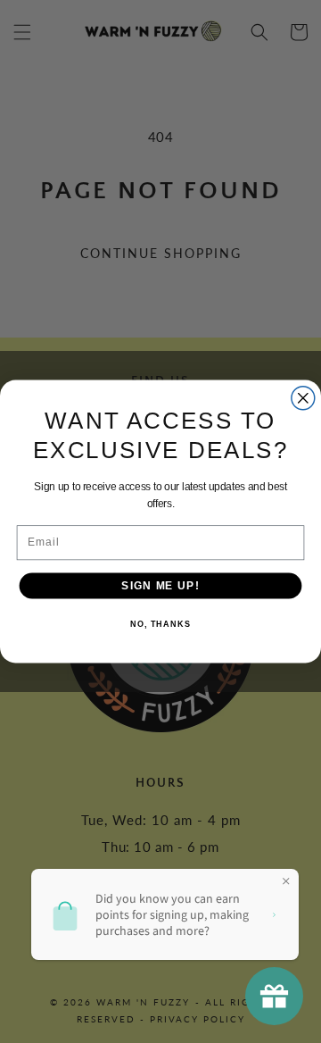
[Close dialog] (303, 398)
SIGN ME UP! (160, 585)
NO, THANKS (160, 624)
